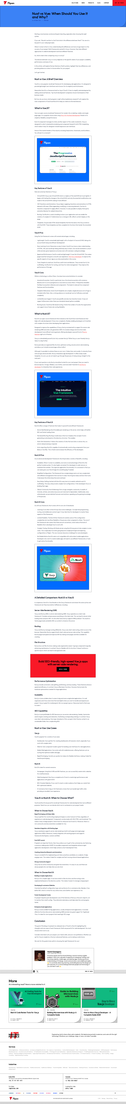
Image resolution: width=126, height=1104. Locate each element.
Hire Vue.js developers (75, 257)
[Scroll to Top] (115, 1093)
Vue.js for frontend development (70, 115)
